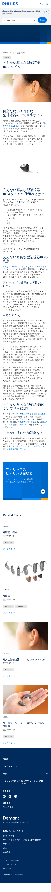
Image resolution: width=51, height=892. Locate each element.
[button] (43, 491)
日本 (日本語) (8, 807)
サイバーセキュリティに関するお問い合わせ (22, 840)
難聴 (5, 774)
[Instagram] (15, 796)
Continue (42, 20)
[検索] (41, 3)
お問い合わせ (8, 836)
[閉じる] (46, 12)
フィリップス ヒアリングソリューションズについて (24, 782)
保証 (5, 848)
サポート (6, 844)
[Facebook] (10, 796)
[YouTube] (4, 796)
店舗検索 (6, 852)
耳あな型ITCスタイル (27, 422)
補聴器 (6, 759)
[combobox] (18, 20)
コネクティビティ (10, 766)
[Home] (10, 3)
